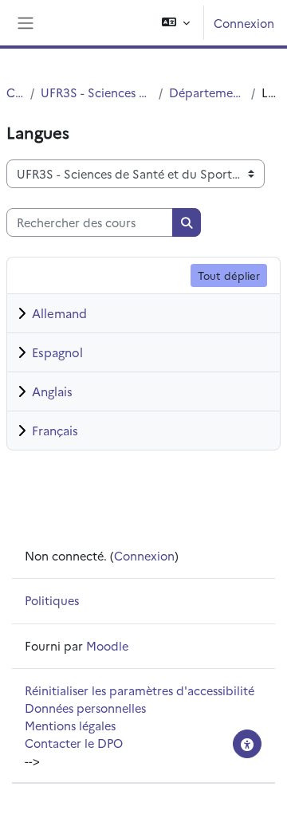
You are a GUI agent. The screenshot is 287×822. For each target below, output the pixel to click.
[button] (175, 22)
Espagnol (57, 352)
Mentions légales (70, 725)
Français (55, 430)
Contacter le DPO (74, 742)
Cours (15, 92)
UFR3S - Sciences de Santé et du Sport (96, 92)
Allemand (59, 313)
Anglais (52, 391)
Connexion (244, 22)
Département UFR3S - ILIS (206, 92)
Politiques (52, 600)
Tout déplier (229, 275)
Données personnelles (85, 707)
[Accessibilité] (247, 744)
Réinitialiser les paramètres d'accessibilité (139, 690)
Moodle (107, 645)
